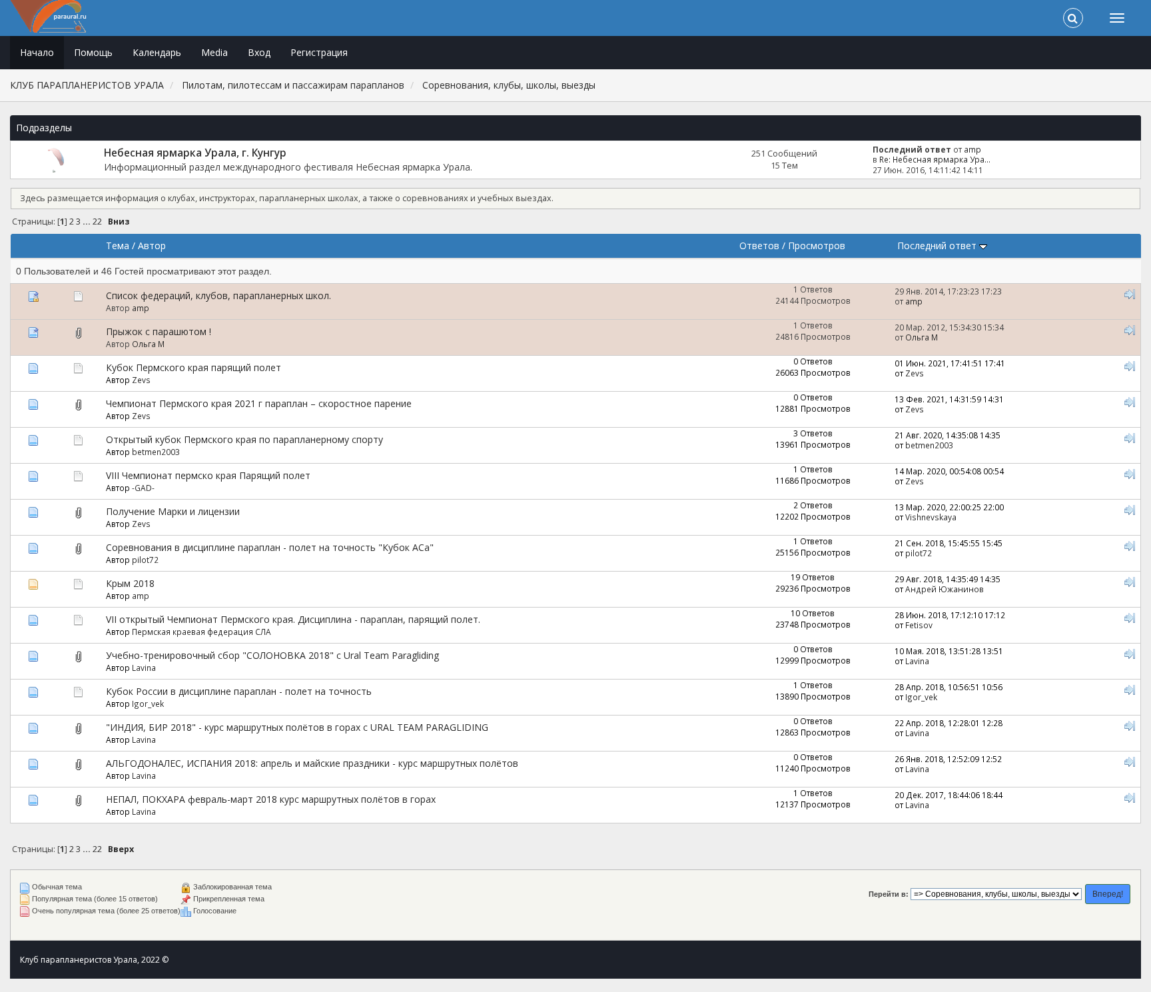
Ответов (759, 245)
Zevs (141, 379)
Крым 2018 (130, 583)
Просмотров (816, 245)
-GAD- (143, 487)
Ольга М (148, 343)
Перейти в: (889, 894)
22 (97, 221)
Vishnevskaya (931, 517)
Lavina (144, 667)
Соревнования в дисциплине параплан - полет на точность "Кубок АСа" (270, 547)
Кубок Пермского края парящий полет (193, 367)
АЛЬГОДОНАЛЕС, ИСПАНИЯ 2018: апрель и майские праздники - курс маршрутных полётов (312, 763)
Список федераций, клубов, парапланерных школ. (218, 295)
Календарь (157, 52)
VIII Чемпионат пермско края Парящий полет (208, 475)
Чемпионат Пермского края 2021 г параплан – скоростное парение (259, 403)
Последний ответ (938, 245)
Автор (152, 245)
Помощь (93, 52)
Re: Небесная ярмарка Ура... (934, 159)
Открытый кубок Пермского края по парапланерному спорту (244, 439)
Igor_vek (148, 703)
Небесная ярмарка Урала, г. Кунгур (195, 153)
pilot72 (145, 559)
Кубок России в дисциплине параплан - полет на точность (239, 691)
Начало (37, 52)
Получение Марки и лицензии (173, 511)
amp (972, 149)
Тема (117, 245)
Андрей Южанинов (944, 589)
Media (214, 52)
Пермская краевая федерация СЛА (201, 631)
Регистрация (319, 52)
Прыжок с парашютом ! (158, 331)
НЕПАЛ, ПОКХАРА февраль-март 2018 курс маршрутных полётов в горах (271, 799)
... (88, 221)
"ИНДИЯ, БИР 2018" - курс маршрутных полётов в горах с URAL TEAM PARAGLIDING (297, 727)
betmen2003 (156, 451)
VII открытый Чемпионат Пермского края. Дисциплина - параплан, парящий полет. (293, 619)
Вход (259, 52)
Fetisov (919, 625)
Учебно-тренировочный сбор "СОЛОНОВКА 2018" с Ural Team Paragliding (272, 655)
